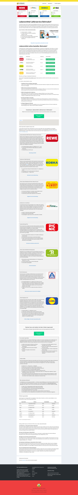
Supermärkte (50, 3)
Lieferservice (44, 3)
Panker (33, 476)
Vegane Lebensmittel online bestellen (53, 473)
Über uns (35, 490)
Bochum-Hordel (21, 131)
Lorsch (33, 470)
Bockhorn (55, 130)
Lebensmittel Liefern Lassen (36, 488)
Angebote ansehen (51, 59)
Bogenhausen (52, 130)
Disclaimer (38, 490)
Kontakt (32, 490)
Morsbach (33, 474)
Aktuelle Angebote (58, 3)
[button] (39, 43)
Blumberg (26, 131)
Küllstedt (33, 468)
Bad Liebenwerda (34, 473)
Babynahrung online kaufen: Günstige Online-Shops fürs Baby (54, 475)
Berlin (27, 164)
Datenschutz (45, 490)
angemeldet (24, 460)
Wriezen (33, 471)
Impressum (41, 490)
